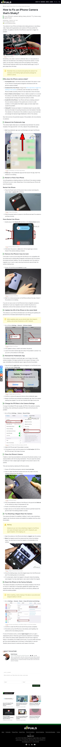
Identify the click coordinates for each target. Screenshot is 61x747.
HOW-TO (37, 1)
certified (7, 21)
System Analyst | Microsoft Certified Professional (20, 655)
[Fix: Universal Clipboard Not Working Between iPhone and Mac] (22, 712)
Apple (8, 6)
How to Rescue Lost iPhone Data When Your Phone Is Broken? (21, 704)
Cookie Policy (22, 732)
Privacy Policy (15, 732)
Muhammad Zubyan (12, 23)
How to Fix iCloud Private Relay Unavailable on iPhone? (8, 704)
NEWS (47, 1)
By (3, 20)
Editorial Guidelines (40, 732)
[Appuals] (6, 2)
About (3, 732)
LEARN (51, 1)
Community (8, 732)
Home (5, 6)
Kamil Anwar (5, 20)
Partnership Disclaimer (50, 732)
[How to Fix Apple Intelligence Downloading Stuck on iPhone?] (8, 712)
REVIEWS (43, 1)
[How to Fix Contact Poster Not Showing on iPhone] (35, 712)
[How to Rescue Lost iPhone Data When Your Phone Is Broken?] (22, 698)
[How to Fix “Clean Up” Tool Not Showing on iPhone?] (35, 698)
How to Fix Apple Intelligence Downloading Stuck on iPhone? (8, 717)
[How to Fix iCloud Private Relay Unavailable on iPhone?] (8, 698)
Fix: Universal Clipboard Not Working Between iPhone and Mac (22, 717)
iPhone (11, 6)
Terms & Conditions (30, 732)
